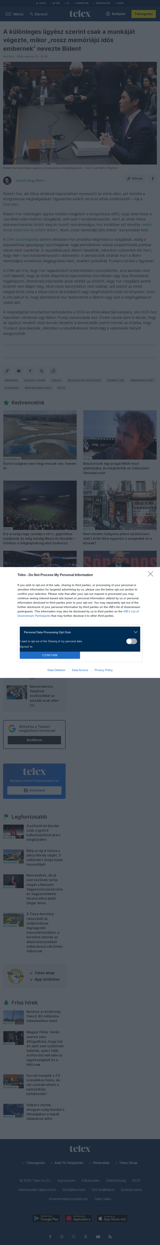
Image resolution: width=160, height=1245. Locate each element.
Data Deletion (56, 670)
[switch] (131, 641)
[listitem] (78, 632)
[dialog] (80, 622)
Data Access (80, 670)
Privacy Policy (104, 670)
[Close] (152, 575)
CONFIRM (50, 655)
